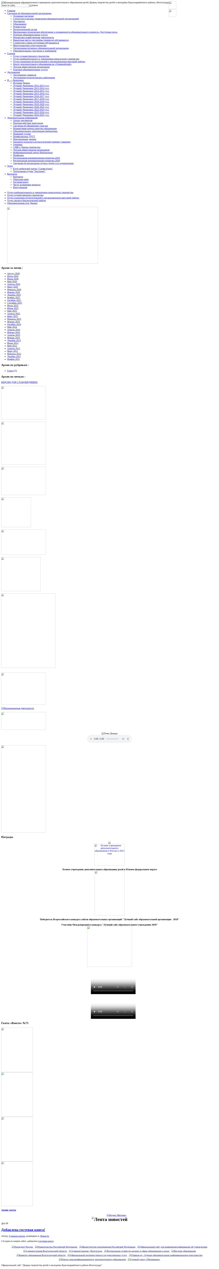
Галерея (11, 53)
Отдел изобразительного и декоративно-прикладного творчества (46, 59)
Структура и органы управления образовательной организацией (46, 18)
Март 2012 (12, 351)
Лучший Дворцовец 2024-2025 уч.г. (31, 115)
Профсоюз (18, 155)
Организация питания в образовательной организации (41, 48)
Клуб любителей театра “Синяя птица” (33, 168)
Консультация (20, 187)
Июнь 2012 (12, 343)
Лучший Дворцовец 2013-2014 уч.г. (31, 88)
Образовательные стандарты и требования (34, 51)
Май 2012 (12, 346)
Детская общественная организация (31, 67)
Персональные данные (24, 139)
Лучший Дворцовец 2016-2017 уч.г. (31, 96)
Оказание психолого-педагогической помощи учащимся (41, 142)
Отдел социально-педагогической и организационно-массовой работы (49, 61)
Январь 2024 (13, 332)
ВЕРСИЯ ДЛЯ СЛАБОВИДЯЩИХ (19, 382)
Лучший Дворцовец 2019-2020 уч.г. (31, 104)
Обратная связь (21, 179)
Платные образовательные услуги (30, 34)
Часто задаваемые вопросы (27, 184)
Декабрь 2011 (14, 356)
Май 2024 (12, 327)
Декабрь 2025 (14, 295)
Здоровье (17, 144)
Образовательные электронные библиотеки (35, 131)
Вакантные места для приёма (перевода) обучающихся (41, 40)
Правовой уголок (22, 134)
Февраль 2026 (14, 289)
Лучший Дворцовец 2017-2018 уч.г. (31, 99)
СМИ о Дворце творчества (26, 147)
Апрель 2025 (13, 313)
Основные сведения (23, 16)
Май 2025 (12, 311)
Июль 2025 (12, 305)
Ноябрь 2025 (13, 297)
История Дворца (21, 83)
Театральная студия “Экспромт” (29, 171)
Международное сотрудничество (29, 45)
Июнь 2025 (12, 308)
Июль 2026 (12, 276)
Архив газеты (8, 1210)
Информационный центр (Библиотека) (33, 152)
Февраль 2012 (14, 354)
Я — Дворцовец (15, 80)
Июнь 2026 (12, 279)
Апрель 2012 (13, 348)
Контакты (12, 174)
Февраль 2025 (14, 319)
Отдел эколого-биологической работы (26, 200)
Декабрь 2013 (14, 340)
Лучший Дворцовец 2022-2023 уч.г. (31, 109)
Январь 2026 (13, 292)
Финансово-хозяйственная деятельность (33, 37)
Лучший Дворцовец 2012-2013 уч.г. (31, 85)
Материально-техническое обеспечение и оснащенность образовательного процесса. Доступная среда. (65, 32)
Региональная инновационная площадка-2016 (36, 158)
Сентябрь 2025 (14, 303)
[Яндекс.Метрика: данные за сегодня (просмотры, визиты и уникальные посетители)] (116, 1215)
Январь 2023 (13, 337)
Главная (11, 10)
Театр (10, 166)
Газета (10, 370)
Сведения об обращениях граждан (30, 126)
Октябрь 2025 (14, 300)
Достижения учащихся (24, 75)
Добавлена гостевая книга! (23, 1230)
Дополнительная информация (22, 117)
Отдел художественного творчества (31, 56)
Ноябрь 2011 (13, 359)
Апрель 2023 (13, 335)
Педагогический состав (25, 29)
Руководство (19, 26)
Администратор (17, 1236)
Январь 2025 (13, 321)
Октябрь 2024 (14, 324)
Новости (44, 1236)
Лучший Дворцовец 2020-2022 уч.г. (31, 107)
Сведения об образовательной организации (29, 13)
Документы (19, 21)
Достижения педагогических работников (34, 77)
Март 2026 (12, 287)
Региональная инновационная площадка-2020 (36, 160)
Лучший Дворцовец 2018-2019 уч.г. (31, 101)
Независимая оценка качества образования (35, 128)
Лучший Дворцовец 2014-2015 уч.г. (31, 91)
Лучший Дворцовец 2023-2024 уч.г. (31, 112)
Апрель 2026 (13, 284)
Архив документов (22, 120)
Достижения (13, 72)
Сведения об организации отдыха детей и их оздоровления (43, 163)
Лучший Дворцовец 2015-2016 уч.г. (31, 93)
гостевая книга (45, 1241)
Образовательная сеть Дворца (22, 203)
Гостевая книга (20, 182)
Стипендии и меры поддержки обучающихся (36, 43)
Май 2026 (12, 281)
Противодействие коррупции (28, 123)
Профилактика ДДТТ (24, 136)
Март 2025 (12, 316)
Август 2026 (13, 273)
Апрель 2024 (13, 329)
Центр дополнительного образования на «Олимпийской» (42, 64)
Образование (19, 24)
